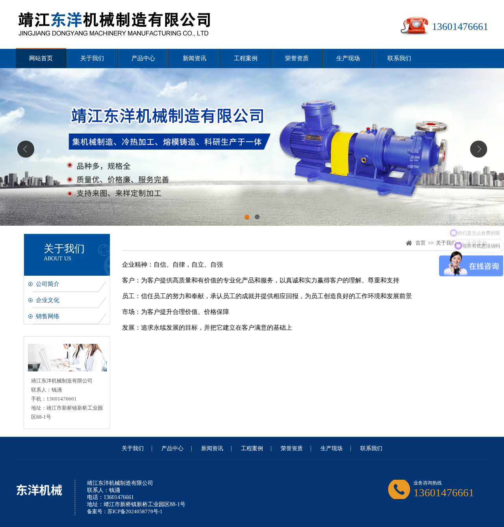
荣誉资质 (297, 58)
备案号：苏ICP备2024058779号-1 (125, 511)
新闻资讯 (194, 58)
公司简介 (47, 284)
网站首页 (41, 58)
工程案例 (246, 58)
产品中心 (143, 58)
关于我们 (92, 58)
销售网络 (47, 316)
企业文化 (47, 300)
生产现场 (348, 58)
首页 (420, 243)
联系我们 (399, 58)
